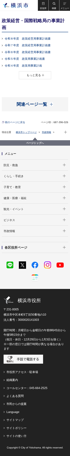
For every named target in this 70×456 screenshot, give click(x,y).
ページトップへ (35, 142)
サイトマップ (15, 419)
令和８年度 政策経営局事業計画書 (28, 38)
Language (12, 412)
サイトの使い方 (16, 435)
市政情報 (46, 132)
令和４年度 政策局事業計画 (23, 65)
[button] (43, 5)
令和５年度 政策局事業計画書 (25, 58)
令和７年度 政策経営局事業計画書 (28, 45)
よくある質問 (15, 395)
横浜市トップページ (26, 132)
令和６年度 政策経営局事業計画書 (28, 52)
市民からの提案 (16, 403)
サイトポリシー (16, 428)
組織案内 (12, 379)
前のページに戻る (15, 122)
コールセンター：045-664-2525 (26, 388)
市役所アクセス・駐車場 (22, 372)
